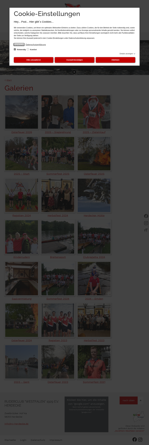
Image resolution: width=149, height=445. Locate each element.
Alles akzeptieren (33, 60)
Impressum (19, 44)
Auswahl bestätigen (74, 60)
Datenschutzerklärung (36, 44)
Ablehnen (115, 60)
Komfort (33, 50)
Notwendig (21, 50)
